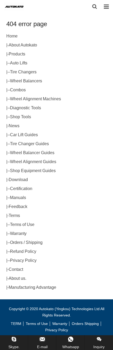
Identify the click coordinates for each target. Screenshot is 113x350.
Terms (14, 215)
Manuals (18, 197)
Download (18, 179)
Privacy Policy (23, 260)
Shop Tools (20, 117)
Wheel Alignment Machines (35, 99)
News (14, 126)
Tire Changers (23, 72)
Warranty (18, 233)
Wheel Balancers (26, 81)
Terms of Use (22, 224)
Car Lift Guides (24, 135)
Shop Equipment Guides (33, 170)
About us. (17, 278)
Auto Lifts (18, 63)
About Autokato (23, 45)
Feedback (18, 206)
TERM (16, 323)
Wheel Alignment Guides (33, 161)
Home (12, 36)
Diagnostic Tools (25, 108)
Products (17, 54)
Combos (18, 90)
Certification (21, 188)
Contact (16, 269)
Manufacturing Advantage (32, 287)
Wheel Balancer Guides (32, 152)
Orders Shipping (85, 323)
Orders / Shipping (26, 242)
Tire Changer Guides (29, 143)
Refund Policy (23, 251)
